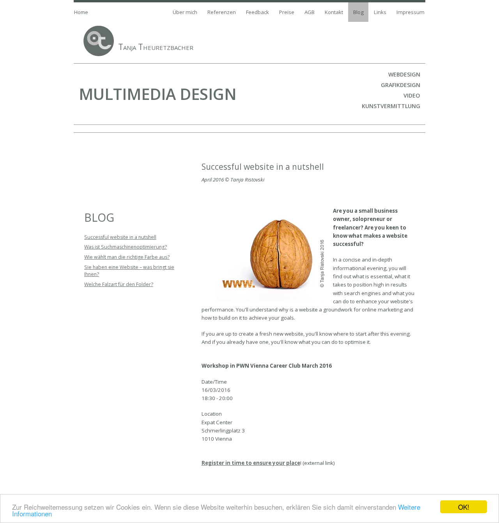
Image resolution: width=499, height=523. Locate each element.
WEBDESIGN (404, 74)
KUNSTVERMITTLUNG (391, 106)
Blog (358, 12)
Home (81, 12)
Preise (286, 12)
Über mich (185, 12)
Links (380, 12)
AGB (309, 12)
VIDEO (411, 95)
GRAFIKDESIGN (400, 85)
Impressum (410, 12)
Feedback (257, 12)
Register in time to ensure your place (251, 462)
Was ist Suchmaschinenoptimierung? (125, 247)
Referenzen (221, 12)
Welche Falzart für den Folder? (118, 284)
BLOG (99, 217)
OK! (463, 507)
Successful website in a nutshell (120, 237)
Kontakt (334, 12)
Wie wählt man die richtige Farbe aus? (127, 257)
